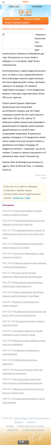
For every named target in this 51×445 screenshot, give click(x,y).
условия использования (33, 430)
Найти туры (14, 6)
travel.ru (43, 177)
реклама (9, 426)
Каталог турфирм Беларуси (16, 22)
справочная (12, 430)
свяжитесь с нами (21, 198)
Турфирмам (37, 6)
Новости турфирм (32, 19)
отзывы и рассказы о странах (30, 426)
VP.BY (25, 2)
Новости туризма (12, 19)
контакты (31, 422)
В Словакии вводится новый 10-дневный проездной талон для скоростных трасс (23, 234)
